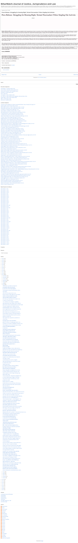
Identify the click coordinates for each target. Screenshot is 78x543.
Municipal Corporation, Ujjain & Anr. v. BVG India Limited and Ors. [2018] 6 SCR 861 (15, 158)
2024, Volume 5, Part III (5, 211)
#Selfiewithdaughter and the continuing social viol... (11, 307)
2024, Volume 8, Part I (4, 229)
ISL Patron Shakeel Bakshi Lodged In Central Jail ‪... (11, 377)
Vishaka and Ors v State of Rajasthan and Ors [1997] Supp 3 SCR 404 (12, 119)
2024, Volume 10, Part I (5, 238)
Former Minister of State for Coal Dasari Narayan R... (12, 313)
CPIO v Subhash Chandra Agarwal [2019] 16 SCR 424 (10, 172)
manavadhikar (4, 533)
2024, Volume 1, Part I (4, 188)
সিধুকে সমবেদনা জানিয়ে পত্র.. (6, 385)
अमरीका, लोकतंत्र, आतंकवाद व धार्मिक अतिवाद (9, 430)
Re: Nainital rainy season (7, 362)
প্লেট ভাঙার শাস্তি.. (5, 319)
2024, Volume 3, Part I (4, 198)
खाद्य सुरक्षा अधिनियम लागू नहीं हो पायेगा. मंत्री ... (9, 330)
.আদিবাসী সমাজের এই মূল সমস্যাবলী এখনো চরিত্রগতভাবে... (10, 285)
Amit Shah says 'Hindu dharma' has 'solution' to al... (11, 298)
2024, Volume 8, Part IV (5, 233)
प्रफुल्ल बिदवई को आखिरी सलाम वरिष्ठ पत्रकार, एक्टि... (10, 352)
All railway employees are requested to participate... (11, 426)
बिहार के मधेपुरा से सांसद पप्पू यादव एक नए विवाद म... (9, 367)
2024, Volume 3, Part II (5, 200)
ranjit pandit (4, 536)
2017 (3, 271)
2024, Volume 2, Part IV (5, 197)
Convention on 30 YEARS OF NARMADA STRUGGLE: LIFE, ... (13, 323)
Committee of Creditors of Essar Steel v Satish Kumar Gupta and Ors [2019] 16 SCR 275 (16, 174)
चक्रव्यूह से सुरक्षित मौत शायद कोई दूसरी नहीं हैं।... (9, 452)
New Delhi (20, 57)
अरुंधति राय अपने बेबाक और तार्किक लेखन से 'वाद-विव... (10, 296)
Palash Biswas (4, 513)
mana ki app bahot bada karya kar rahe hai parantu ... (12, 335)
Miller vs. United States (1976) (6, 98)
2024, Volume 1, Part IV (5, 192)
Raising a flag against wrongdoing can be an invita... (11, 370)
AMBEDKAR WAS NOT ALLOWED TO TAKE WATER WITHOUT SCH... (14, 412)
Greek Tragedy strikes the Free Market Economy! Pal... (12, 309)
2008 (3, 488)
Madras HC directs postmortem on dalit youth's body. (12, 462)
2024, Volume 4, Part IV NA (5, 207)
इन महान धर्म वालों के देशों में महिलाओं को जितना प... (9, 416)
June (4, 284)
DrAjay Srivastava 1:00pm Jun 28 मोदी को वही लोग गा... (11, 435)
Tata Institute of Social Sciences (51, 38)
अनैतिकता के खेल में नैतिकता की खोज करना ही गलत (10, 401)
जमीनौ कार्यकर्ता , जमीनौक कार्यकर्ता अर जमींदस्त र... (10, 336)
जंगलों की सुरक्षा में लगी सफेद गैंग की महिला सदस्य (9, 329)
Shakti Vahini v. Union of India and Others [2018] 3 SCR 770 (11, 160)
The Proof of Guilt (4, 501)
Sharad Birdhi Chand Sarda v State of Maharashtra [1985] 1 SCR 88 (12, 108)
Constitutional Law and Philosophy (7, 494)
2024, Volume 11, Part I (5, 241)
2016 (3, 273)
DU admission (5, 327)
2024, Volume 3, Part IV (5, 202)
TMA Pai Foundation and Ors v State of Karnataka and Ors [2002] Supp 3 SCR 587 (15, 126)
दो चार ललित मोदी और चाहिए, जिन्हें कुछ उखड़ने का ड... (10, 454)
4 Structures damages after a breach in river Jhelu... (11, 403)
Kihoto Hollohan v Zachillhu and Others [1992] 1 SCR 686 (10, 110)
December (5, 275)
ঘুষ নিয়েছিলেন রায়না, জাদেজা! (6, 380)
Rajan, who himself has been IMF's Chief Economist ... (12, 384)
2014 (3, 479)
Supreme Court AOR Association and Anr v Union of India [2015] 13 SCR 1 (13, 147)
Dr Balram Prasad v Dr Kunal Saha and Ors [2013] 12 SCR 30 (11, 141)
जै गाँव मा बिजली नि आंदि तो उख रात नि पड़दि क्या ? (9, 355)
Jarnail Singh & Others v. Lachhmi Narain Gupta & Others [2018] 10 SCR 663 (14, 163)
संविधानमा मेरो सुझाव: (5, 345)
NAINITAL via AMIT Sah (7, 316)
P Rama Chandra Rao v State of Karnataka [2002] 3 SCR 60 (11, 124)
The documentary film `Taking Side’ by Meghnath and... (12, 375)
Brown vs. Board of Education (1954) (7, 184)
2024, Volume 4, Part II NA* (5, 205)
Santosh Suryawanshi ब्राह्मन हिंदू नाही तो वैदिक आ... (10, 419)
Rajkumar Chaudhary (5, 519)
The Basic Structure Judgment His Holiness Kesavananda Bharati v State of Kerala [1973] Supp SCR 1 (18, 104)
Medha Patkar (49, 46)
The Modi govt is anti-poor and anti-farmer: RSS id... (11, 290)
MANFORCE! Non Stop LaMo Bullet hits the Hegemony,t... (13, 349)
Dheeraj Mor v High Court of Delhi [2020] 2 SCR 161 (10, 179)
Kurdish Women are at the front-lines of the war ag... (12, 383)
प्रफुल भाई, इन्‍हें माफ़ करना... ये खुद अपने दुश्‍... (9, 461)
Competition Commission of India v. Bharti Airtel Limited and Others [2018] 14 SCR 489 (16, 166)
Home (40, 74)
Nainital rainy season (6, 364)
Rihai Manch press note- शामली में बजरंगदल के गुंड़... (10, 464)
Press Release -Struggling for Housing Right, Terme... (12, 455)
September (5, 280)
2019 (3, 268)
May (4, 471)
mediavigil (3, 535)
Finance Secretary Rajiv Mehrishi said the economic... (12, 314)
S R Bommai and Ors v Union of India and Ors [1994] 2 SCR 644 (12, 113)
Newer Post (4, 74)
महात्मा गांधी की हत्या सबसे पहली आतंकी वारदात (9, 429)
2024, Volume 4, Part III (5, 206)
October (4, 278)
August (4, 281)
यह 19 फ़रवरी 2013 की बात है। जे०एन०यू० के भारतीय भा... (11, 365)
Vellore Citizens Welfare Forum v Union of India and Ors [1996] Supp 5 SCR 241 (14, 115)
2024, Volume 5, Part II (5, 210)
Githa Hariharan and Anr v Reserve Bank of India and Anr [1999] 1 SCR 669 (13, 120)
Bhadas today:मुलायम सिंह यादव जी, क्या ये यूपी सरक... (10, 339)
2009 (3, 486)
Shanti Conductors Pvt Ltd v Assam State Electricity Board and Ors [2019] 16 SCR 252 (15, 175)
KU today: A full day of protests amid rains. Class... (11, 371)
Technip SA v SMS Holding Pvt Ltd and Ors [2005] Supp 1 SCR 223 (12, 128)
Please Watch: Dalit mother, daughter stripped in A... (11, 438)
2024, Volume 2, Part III (5, 196)
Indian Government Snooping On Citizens (10, 457)
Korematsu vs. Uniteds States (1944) (7, 92)
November (5, 277)
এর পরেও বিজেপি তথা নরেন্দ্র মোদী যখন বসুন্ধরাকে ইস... (9, 409)
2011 (3, 483)
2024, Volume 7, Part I (4, 219)
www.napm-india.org (7, 58)
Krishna (3, 507)
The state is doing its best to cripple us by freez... (11, 306)
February (4, 476)
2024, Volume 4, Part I (4, 203)
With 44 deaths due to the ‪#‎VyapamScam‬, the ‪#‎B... (11, 311)
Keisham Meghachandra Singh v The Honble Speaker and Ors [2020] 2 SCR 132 (14, 176)
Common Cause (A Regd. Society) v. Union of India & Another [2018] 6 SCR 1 (14, 157)
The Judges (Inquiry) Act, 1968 (6, 500)
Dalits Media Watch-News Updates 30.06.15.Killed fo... (12, 303)
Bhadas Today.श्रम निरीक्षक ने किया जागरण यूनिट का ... (11, 390)
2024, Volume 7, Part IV (5, 222)
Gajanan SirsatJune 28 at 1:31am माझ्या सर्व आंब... (11, 433)
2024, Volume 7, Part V (5, 224)
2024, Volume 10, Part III (5, 240)
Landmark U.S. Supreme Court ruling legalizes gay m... (12, 400)
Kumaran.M (4, 510)
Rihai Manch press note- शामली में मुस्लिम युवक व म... (11, 397)
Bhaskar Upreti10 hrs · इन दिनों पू (8, 381)
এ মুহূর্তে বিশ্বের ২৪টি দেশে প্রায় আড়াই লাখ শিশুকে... (9, 354)
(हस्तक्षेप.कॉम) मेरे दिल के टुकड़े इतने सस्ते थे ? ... (9, 343)
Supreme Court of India (18, 35)
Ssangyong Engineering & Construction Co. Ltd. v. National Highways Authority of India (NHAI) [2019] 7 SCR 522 (20, 169)
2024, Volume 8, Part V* (5, 234)
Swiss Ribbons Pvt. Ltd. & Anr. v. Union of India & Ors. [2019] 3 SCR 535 (13, 167)
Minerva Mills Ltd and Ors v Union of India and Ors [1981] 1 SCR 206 (12, 107)
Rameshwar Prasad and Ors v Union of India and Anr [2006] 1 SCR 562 (13, 131)
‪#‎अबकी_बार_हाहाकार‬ (5, 420)
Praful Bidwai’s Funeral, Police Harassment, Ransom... (12, 446)
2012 (3, 482)
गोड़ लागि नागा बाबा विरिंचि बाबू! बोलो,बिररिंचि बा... (9, 326)
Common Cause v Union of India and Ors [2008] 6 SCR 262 (11, 133)
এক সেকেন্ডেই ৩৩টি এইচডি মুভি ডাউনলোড (8, 300)
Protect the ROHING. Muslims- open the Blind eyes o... (12, 442)
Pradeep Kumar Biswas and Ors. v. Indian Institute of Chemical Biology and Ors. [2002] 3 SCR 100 (17, 123)
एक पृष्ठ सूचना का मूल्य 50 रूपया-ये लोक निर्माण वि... (9, 320)
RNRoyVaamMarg (5, 516)
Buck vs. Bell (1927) (4, 93)
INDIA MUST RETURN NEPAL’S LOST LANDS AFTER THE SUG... (14, 391)
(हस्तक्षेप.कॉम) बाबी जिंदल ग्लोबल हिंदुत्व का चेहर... (9, 465)
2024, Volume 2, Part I (4, 193)
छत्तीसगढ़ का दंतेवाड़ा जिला (6, 333)
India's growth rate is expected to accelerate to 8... (11, 317)
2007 (3, 489)
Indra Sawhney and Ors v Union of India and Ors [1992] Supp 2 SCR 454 (13, 112)
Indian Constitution (37, 35)
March (4, 474)
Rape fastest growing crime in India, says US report (11, 361)
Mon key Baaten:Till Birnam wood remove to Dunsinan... (12, 406)
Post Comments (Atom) (42, 77)
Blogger (42, 540)
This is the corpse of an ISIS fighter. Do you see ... (11, 394)
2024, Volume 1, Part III (5, 191)
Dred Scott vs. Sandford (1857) (6, 99)
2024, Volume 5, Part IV (5, 212)
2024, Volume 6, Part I (4, 214)
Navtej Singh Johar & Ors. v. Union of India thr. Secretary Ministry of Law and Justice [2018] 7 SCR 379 (18, 161)
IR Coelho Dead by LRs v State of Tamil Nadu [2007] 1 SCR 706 (12, 132)
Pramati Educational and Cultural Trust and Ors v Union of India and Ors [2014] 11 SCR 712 (16, 145)
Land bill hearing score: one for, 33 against (10, 359)
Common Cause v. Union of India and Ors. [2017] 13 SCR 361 (11, 153)
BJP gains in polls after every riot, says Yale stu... (11, 351)
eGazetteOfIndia (3, 498)
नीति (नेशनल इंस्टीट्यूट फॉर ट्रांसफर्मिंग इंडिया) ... (9, 368)
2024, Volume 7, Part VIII (5, 227)
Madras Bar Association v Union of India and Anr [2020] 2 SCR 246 (12, 182)
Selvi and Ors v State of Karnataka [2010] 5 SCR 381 (10, 136)
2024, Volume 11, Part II (5, 243)
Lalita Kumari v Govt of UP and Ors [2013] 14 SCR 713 (10, 142)
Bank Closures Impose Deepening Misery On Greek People (13, 304)
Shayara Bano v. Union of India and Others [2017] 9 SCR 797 (11, 155)
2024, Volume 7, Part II (5, 220)
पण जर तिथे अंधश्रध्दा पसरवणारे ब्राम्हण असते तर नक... (10, 414)
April (4, 473)
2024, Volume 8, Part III (5, 231)
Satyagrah (52, 47)
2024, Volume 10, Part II (5, 239)
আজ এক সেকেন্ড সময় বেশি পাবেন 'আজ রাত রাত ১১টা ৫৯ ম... (10, 310)
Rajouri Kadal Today (6, 374)
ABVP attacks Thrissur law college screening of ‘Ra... (11, 407)
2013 (3, 480)
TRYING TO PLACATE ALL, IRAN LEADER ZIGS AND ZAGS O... (13, 393)
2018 (3, 270)
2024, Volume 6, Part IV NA (5, 217)
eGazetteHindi (3, 496)
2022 (3, 264)
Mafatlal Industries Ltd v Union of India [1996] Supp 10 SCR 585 (12, 118)
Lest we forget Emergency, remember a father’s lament (12, 448)
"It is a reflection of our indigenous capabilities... (11, 301)
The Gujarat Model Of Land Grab (8, 449)
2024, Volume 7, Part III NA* (6, 221)
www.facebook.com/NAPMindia (11, 60)
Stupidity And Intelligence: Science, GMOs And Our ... (11, 348)
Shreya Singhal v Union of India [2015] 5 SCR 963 (9, 146)
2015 (3, 274)
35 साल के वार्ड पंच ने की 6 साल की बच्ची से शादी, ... (10, 417)
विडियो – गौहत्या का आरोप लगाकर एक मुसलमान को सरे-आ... (11, 425)
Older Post (75, 74)
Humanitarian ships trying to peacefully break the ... (11, 342)
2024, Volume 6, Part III (5, 216)
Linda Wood (3, 499)
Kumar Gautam (4, 509)
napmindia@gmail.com (15, 58)
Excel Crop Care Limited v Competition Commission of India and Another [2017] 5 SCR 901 (16, 152)
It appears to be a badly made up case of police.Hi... (11, 356)
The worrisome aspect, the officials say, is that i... (11, 378)
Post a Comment (6, 69)
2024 (3, 261)
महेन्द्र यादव (3, 529)
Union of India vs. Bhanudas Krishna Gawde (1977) (9, 89)
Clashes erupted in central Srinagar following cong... (11, 372)
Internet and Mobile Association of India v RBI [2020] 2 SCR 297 (12, 180)
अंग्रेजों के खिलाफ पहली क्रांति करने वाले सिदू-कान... (10, 332)
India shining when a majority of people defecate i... (11, 413)
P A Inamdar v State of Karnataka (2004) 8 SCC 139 (9, 127)
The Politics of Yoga (6, 358)
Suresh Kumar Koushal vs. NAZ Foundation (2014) (9, 91)
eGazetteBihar (3, 495)
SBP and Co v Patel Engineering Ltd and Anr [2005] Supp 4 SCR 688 (12, 129)
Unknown (3, 520)
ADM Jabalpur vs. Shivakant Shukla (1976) (8, 88)
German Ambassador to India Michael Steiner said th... (12, 470)
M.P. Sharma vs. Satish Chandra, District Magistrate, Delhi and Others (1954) (14, 96)
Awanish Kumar (4, 506)
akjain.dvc (3, 530)
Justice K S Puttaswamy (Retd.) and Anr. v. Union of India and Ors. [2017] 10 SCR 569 (15, 156)
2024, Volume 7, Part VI (5, 225)
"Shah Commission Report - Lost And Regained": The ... (12, 399)
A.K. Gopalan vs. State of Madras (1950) (7, 94)
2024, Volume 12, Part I (5, 244)
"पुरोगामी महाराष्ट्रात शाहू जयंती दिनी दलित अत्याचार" (10, 422)
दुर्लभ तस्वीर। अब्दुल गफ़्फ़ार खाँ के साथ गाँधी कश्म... (9, 410)
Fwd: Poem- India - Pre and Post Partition (10, 443)
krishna (3, 532)
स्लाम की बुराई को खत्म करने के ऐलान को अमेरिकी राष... (10, 467)
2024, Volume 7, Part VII (5, 226)
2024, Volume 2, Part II (5, 195)
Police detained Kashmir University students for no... (11, 458)
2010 (3, 485)
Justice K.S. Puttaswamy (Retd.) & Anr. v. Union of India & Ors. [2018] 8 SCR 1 (14, 162)
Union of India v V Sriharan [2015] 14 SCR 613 (8, 148)
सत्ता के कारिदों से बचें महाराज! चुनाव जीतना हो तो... (9, 338)
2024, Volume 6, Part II (5, 215)
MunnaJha (3, 512)
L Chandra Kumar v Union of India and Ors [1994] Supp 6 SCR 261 (12, 114)
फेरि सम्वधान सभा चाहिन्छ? (6, 346)
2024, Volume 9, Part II (5, 236)
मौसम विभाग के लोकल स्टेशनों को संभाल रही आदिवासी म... (10, 468)
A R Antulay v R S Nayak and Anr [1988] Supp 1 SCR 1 (10, 109)
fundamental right (5, 35)
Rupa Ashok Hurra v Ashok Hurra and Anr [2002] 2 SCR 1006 (11, 122)
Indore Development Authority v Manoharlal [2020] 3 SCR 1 (11, 181)
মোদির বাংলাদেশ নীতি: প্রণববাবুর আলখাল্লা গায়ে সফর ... (10, 293)
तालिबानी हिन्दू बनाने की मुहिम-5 (7, 428)
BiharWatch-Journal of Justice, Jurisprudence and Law (28, 4)
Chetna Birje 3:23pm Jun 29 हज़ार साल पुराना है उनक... (11, 340)
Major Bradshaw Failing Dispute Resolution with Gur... (12, 436)
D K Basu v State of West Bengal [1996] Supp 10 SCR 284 (11, 117)
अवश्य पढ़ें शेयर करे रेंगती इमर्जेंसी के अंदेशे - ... (9, 387)
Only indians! (5, 291)
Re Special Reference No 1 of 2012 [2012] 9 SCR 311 (10, 137)
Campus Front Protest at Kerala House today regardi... (12, 445)
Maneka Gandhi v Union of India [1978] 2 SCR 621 (9, 105)
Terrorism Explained (6, 441)
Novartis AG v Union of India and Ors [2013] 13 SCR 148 (10, 139)
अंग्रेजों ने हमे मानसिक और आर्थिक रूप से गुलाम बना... (10, 297)
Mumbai (3, 31)
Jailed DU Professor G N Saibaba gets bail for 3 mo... (12, 322)
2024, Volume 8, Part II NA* (5, 230)
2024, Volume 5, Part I (4, 208)
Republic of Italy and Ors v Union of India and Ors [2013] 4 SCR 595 (12, 138)
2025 (3, 260)
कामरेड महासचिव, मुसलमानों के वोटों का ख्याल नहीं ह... (10, 404)
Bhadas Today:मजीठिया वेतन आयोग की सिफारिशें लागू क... (11, 459)
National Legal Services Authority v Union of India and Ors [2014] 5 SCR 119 (14, 143)
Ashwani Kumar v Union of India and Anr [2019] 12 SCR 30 (11, 170)
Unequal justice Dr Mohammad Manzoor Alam (11, 439)
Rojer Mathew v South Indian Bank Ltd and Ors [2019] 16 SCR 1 (12, 171)
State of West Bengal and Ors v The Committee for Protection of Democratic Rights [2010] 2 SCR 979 (18, 134)
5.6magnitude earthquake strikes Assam (9, 432)
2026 (3, 258)
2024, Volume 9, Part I (4, 235)
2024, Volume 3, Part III (5, 201)
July (3, 283)
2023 (3, 263)
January (4, 477)
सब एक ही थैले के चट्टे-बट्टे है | (7, 388)
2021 (3, 265)
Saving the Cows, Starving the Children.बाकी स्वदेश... (11, 451)
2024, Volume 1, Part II (5, 190)
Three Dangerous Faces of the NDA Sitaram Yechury (12, 325)
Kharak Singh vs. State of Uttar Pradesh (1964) (9, 97)
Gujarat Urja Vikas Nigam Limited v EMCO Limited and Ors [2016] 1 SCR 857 (14, 150)
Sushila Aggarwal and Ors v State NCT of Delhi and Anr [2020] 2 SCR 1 (13, 177)
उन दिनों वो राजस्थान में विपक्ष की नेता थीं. (8, 423)
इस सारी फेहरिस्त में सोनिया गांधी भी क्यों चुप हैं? (9, 287)
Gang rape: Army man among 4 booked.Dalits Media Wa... (12, 396)
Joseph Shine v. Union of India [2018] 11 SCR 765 (9, 165)
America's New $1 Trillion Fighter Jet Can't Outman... (12, 294)
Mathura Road (15, 57)
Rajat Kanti (4, 517)
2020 (3, 267)
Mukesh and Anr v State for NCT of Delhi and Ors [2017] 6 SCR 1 (12, 151)
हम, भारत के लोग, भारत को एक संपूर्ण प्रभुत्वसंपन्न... (9, 288)
